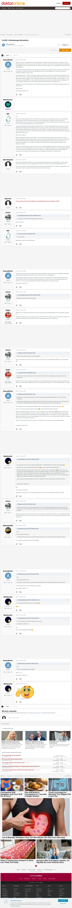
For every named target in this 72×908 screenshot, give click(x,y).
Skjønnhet (50, 891)
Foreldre (16, 885)
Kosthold (34, 878)
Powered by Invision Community (36, 871)
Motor (61, 885)
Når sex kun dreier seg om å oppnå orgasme (12, 759)
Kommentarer (28, 889)
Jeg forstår (63, 900)
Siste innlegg (12, 8)
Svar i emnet (65, 50)
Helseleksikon (27, 878)
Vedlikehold (5, 897)
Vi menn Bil (61, 889)
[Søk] (69, 8)
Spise (37, 893)
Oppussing (4, 893)
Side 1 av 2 (16, 55)
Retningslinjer (20, 8)
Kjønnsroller (27, 891)
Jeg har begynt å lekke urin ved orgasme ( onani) (13, 762)
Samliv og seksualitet (18, 45)
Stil (48, 889)
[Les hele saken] (12, 736)
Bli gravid (16, 889)
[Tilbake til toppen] (36, 866)
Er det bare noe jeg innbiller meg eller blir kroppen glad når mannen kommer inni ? (21, 766)
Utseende (24, 869)
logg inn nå (39, 712)
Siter (20, 94)
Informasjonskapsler (48, 869)
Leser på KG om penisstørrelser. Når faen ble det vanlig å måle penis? (18, 769)
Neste (7, 55)
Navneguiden (17, 893)
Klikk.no (41, 882)
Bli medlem (66, 3)
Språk (18, 869)
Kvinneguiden (29, 885)
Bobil (60, 897)
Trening (39, 878)
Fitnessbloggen (51, 878)
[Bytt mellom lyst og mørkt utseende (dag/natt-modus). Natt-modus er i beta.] (54, 869)
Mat (37, 885)
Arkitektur (4, 889)
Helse (21, 878)
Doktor (36, 876)
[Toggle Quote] (17, 215)
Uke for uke (16, 895)
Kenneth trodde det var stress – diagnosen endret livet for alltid (34, 742)
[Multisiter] (17, 95)
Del (59, 44)
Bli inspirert (4, 891)
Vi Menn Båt (62, 893)
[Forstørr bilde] (19, 65)
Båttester (61, 895)
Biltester (61, 891)
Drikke (37, 895)
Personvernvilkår (32, 869)
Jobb (26, 893)
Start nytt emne (53, 50)
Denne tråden (64, 8)
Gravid (15, 891)
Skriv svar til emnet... (14, 717)
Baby (15, 897)
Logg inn (58, 3)
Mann (49, 893)
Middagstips (39, 897)
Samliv (26, 895)
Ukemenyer (39, 889)
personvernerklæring (16, 905)
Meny (4, 8)
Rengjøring (4, 895)
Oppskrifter (39, 891)
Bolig (3, 885)
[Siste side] (11, 55)
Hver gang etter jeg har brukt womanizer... (12, 755)
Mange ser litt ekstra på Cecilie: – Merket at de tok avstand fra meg (10, 742)
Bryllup (49, 895)
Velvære (45, 878)
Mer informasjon (63, 903)
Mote (49, 885)
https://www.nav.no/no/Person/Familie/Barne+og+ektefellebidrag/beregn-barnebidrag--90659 (37, 201)
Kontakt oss (40, 869)
